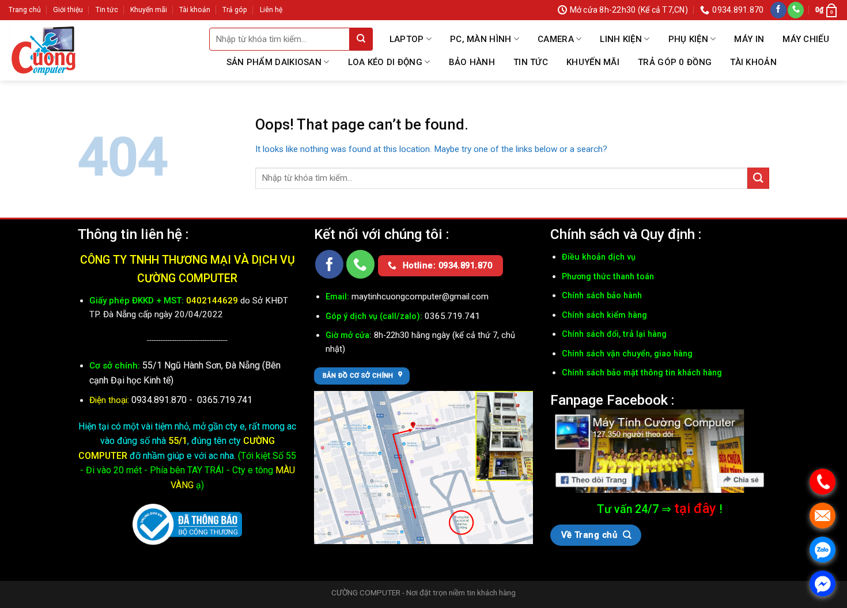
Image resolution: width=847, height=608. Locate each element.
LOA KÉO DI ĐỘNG (385, 62)
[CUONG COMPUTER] (43, 50)
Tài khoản (194, 10)
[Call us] (796, 10)
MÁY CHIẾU (805, 39)
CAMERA (556, 39)
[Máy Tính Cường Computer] (659, 451)
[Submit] (361, 39)
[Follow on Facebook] (778, 10)
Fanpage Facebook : (612, 400)
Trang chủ (25, 10)
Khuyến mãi (148, 10)
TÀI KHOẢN (753, 62)
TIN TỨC (530, 62)
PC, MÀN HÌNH (481, 39)
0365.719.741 (224, 399)
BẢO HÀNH (472, 62)
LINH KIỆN (621, 39)
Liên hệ (271, 10)
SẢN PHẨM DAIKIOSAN (274, 62)
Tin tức (107, 10)
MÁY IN (749, 39)
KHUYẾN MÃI (592, 62)
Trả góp (234, 10)
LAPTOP (407, 39)
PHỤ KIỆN (688, 39)
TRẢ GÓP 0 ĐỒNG (675, 62)
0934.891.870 (160, 399)
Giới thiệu (68, 10)
